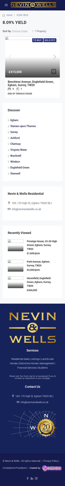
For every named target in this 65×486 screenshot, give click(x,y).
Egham (14, 120)
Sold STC (49, 40)
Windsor (15, 161)
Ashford (15, 138)
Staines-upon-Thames (23, 126)
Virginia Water (18, 149)
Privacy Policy (50, 461)
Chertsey (15, 143)
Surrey (14, 132)
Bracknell (15, 155)
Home (9, 15)
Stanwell (15, 173)
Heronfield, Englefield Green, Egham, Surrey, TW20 (39, 282)
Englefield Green (19, 167)
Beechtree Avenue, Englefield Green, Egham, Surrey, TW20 (31, 83)
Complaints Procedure (15, 467)
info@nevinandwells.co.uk (26, 209)
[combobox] (23, 31)
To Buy (37, 40)
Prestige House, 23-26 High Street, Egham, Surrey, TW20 (42, 245)
